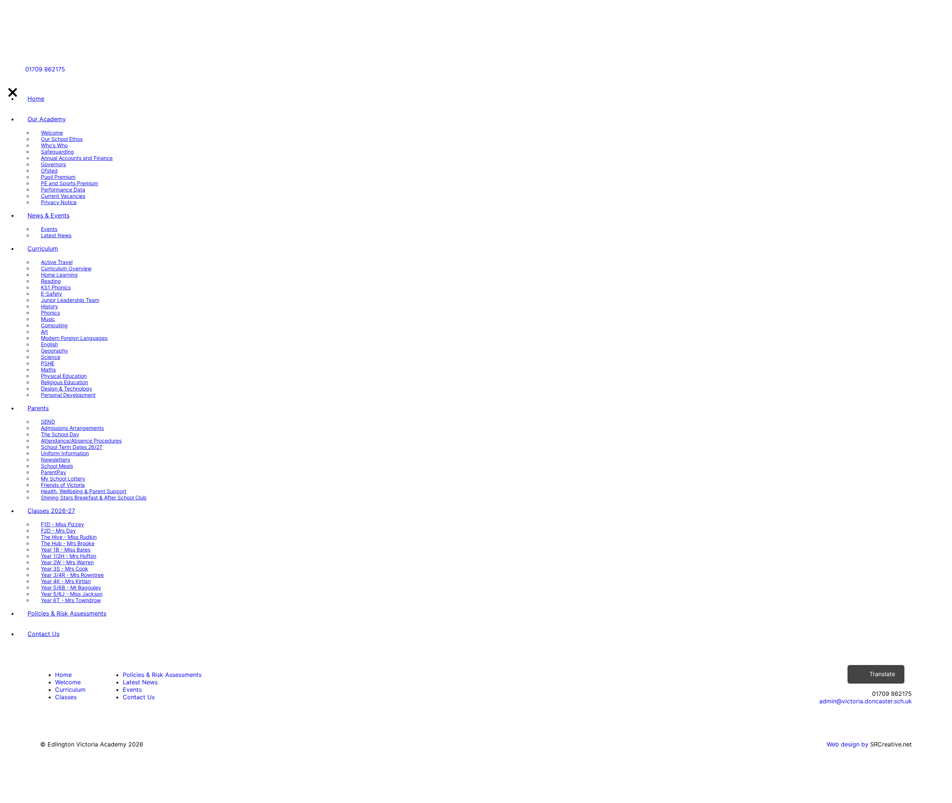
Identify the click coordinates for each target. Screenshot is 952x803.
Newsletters (55, 459)
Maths (48, 369)
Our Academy (47, 119)
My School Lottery (63, 478)
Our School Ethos (62, 139)
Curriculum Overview (66, 268)
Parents (38, 408)
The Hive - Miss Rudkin (69, 537)
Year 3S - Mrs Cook (64, 568)
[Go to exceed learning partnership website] (67, 43)
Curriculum (43, 248)
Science (50, 357)
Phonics (50, 312)
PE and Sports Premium (69, 183)
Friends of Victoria (63, 485)
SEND (48, 421)
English (49, 344)
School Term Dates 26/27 (71, 447)
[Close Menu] (12, 92)
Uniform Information (65, 453)
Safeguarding (57, 151)
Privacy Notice (59, 202)
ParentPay (53, 472)
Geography (54, 350)
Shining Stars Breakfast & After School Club (94, 497)
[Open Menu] (82, 70)
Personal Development (68, 395)
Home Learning (59, 275)
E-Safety (51, 293)
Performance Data (63, 189)
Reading (51, 281)
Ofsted (49, 170)
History (49, 306)
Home (36, 98)
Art (44, 331)
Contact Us (44, 633)
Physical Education (64, 376)
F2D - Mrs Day (58, 530)
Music (48, 319)
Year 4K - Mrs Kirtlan (66, 581)
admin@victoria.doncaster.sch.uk (865, 701)
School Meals (57, 466)
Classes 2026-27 (51, 510)
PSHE (47, 363)
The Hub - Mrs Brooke (67, 543)
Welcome (52, 132)
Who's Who (54, 145)
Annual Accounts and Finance (77, 158)
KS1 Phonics (56, 287)
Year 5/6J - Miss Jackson (72, 594)
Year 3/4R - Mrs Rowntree (72, 575)
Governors (53, 164)
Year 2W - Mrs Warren (67, 562)
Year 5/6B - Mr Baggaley (71, 587)
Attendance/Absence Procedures (81, 440)
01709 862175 (45, 69)
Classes (66, 697)
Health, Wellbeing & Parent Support (83, 491)
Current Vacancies (63, 196)
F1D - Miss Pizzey (62, 524)
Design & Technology (66, 388)
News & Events (49, 215)
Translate (882, 674)
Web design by (847, 744)
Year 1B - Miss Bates (65, 549)
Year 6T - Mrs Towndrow (71, 600)
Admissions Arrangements (72, 428)
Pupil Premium (58, 177)
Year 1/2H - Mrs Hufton (68, 556)
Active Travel (57, 262)
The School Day (60, 434)
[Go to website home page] (59, 16)
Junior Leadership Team (70, 300)
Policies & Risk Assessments (67, 613)
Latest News (56, 235)
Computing (54, 325)
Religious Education (64, 382)
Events (49, 229)
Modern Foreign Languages (74, 338)
